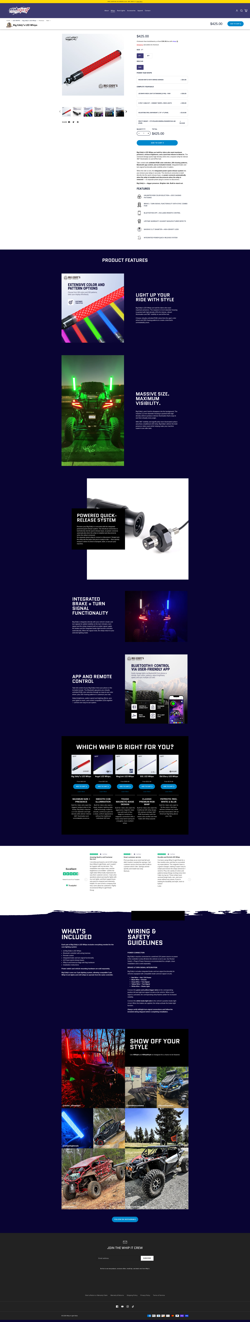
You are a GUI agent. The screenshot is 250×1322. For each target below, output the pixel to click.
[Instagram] (127, 1306)
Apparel (140, 11)
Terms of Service (159, 1295)
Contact (147, 11)
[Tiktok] (133, 1306)
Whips (113, 11)
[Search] (241, 10)
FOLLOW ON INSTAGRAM (124, 1219)
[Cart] (246, 10)
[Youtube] (122, 1306)
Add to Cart (235, 24)
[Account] (237, 10)
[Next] (126, 111)
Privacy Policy (145, 1295)
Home (8, 21)
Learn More (81, 791)
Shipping (140, 45)
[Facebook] (117, 1306)
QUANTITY (141, 129)
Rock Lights (121, 11)
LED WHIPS (16, 21)
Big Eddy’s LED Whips (29, 21)
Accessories (131, 11)
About (106, 11)
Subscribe (147, 1258)
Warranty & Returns (117, 1295)
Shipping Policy (132, 1295)
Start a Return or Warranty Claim (96, 1295)
